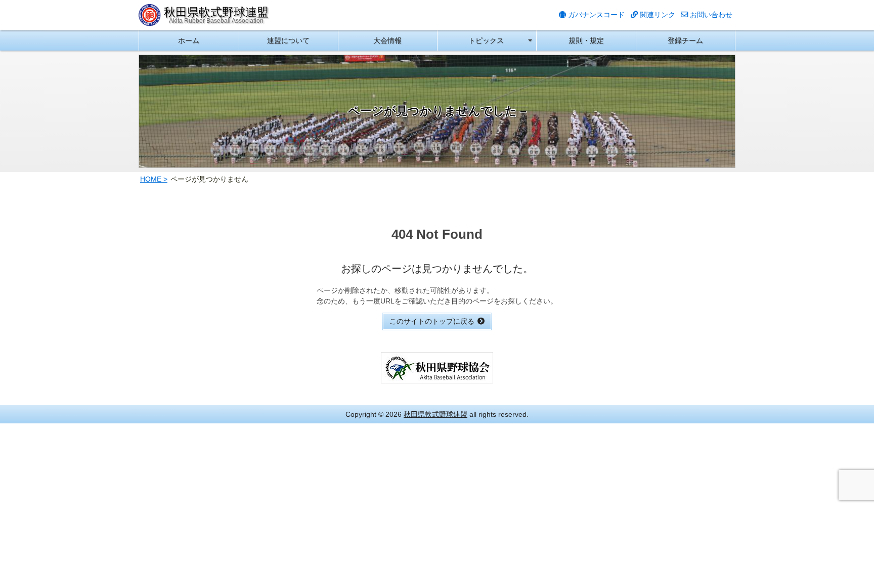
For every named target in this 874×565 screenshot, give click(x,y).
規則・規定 (586, 40)
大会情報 (387, 40)
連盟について (288, 40)
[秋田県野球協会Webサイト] (437, 378)
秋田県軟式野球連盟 (435, 414)
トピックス (486, 40)
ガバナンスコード (595, 15)
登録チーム (685, 40)
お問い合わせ (710, 15)
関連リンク (656, 15)
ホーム (188, 40)
